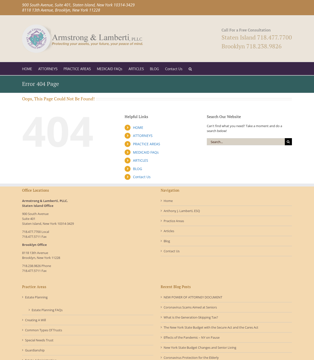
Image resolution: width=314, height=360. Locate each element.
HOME (138, 127)
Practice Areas (174, 221)
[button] (190, 68)
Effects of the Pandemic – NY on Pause (192, 337)
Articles (169, 231)
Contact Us (142, 176)
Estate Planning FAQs (47, 310)
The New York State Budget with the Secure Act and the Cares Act (211, 327)
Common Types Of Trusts (43, 330)
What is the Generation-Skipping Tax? (191, 317)
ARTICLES (140, 160)
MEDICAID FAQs (146, 152)
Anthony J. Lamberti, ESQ (182, 211)
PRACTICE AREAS (146, 144)
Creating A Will (35, 320)
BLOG (137, 168)
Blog (167, 241)
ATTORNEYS (143, 135)
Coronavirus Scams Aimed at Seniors (190, 307)
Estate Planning (36, 297)
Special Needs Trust (39, 340)
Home (168, 201)
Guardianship (35, 350)
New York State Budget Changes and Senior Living (200, 347)
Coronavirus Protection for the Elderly (191, 357)
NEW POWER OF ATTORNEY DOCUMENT (193, 297)
